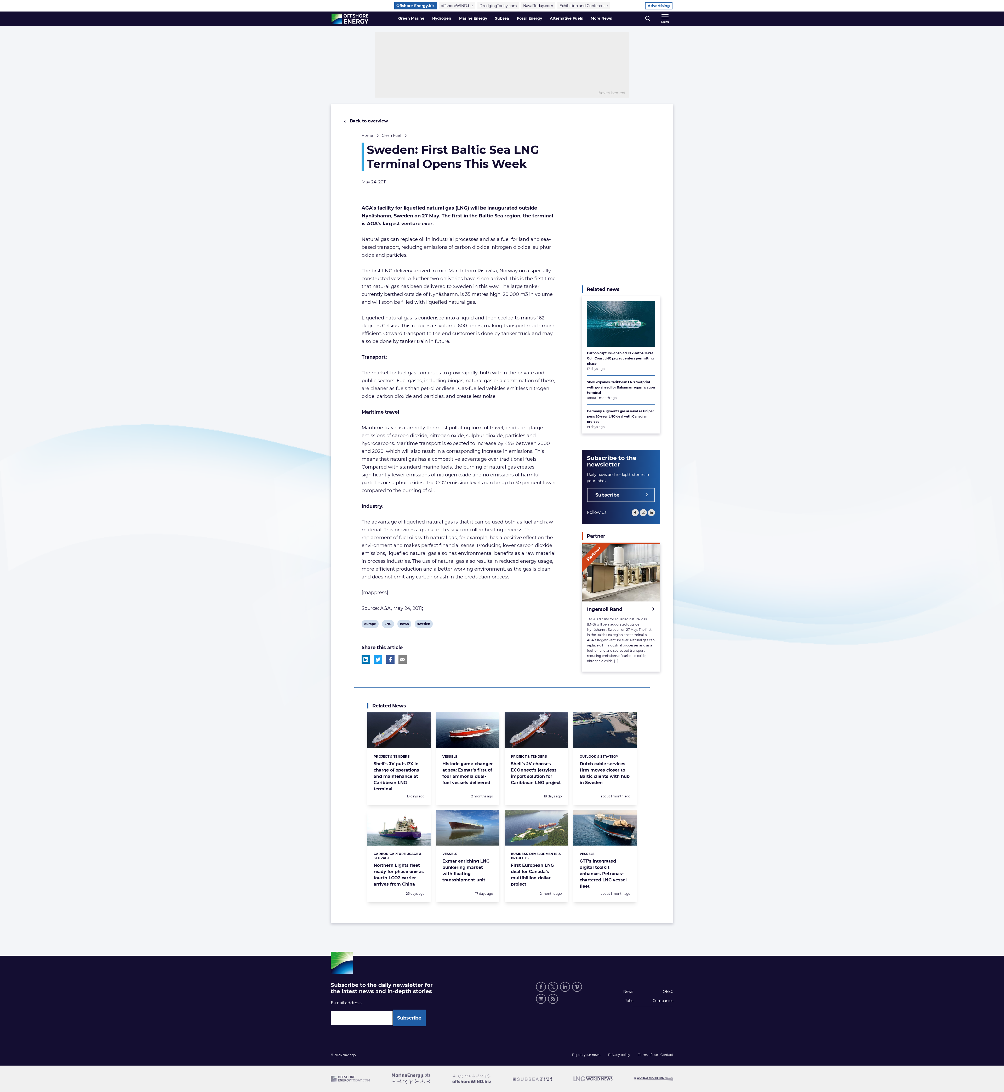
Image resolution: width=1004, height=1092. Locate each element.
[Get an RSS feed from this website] (553, 999)
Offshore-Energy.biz (415, 5)
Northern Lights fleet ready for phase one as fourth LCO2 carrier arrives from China (399, 875)
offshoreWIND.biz (457, 5)
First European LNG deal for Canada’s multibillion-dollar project (532, 875)
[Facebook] (635, 512)
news (404, 625)
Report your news (586, 1055)
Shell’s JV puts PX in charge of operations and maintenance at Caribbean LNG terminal (396, 776)
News (628, 991)
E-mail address (346, 1002)
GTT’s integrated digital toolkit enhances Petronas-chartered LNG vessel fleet (603, 874)
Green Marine (411, 18)
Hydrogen (441, 18)
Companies (663, 1000)
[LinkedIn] (651, 512)
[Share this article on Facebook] (390, 659)
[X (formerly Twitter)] (553, 987)
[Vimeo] (577, 987)
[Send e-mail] (541, 999)
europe (370, 625)
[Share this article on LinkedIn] (366, 659)
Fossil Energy (529, 18)
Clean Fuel (391, 135)
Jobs (629, 1000)
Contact (666, 1055)
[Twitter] (643, 512)
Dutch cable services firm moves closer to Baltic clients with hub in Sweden (605, 773)
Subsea (502, 18)
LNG (388, 625)
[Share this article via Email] (402, 659)
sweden (423, 625)
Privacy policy (619, 1055)
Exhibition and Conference (584, 5)
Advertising (659, 5)
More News (601, 18)
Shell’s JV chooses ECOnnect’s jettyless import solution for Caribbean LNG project (536, 773)
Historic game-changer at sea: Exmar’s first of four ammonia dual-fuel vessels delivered (467, 773)
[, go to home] (350, 19)
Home (367, 135)
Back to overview (368, 121)
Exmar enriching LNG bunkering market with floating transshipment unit (465, 870)
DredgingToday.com (498, 5)
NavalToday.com (538, 5)
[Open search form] (648, 19)
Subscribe (607, 495)
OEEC (668, 991)
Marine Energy (473, 18)
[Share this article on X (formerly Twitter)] (378, 659)
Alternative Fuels (566, 18)
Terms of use (648, 1055)
